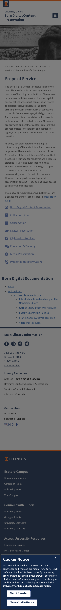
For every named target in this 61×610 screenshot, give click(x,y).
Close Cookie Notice (22, 602)
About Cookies (19, 593)
